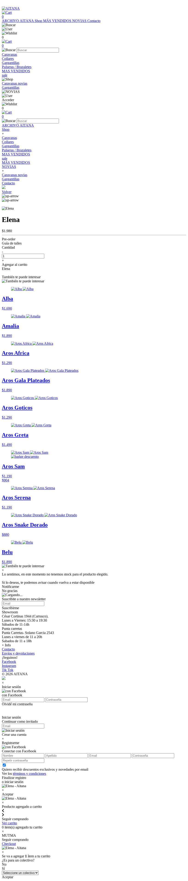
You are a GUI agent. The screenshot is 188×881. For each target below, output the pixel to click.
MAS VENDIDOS (16, 71)
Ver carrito (9, 823)
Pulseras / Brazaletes (16, 67)
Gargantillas (10, 63)
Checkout (9, 844)
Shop (39, 21)
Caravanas (9, 54)
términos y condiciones (29, 773)
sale (4, 75)
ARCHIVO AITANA (18, 21)
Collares (8, 59)
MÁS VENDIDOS (57, 21)
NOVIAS (79, 21)
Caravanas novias (14, 83)
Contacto (93, 21)
